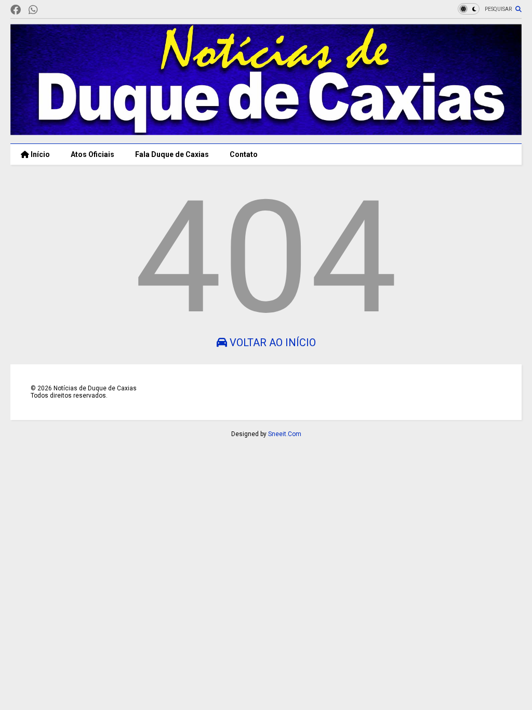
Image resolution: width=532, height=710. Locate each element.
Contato (244, 154)
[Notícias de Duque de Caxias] (266, 130)
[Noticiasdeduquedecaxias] (50, 10)
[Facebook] (15, 10)
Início (39, 154)
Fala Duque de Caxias (172, 154)
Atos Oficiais (92, 154)
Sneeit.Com (284, 434)
